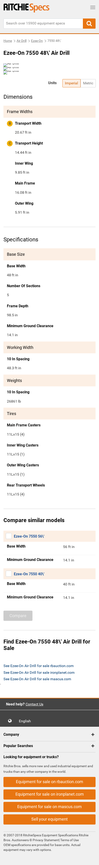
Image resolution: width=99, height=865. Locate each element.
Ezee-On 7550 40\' (29, 574)
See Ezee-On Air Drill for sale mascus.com (37, 679)
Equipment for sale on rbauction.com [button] (49, 781)
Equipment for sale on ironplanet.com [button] (49, 794)
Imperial (71, 83)
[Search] (89, 23)
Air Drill (21, 41)
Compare (17, 615)
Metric (88, 83)
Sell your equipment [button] (49, 819)
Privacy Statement (46, 840)
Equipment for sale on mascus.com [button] (49, 806)
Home (7, 41)
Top (91, 858)
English (26, 721)
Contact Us (34, 704)
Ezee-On (37, 41)
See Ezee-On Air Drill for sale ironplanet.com (39, 672)
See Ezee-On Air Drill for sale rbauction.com (38, 666)
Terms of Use (69, 840)
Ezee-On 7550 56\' (29, 536)
